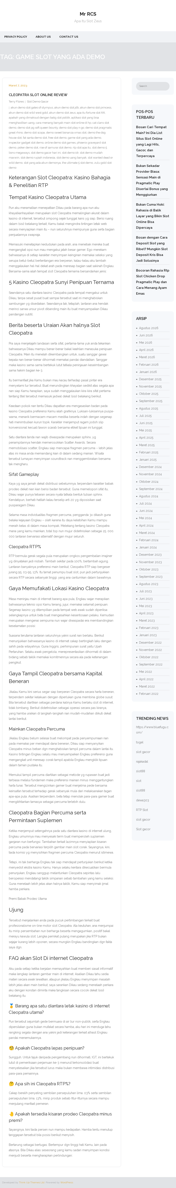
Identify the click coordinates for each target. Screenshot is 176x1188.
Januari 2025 (147, 459)
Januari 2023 (148, 635)
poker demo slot (28, 147)
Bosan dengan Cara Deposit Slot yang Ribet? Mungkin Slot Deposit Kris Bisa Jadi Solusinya (152, 249)
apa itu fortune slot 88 (91, 112)
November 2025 (150, 386)
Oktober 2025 (148, 393)
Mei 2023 (145, 606)
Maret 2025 (147, 445)
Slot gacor (143, 829)
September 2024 (150, 489)
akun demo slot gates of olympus (32, 107)
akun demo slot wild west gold (28, 112)
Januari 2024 (148, 547)
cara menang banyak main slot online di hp (63, 122)
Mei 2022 (145, 671)
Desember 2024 (150, 467)
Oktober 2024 (148, 481)
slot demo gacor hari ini (46, 152)
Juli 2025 (145, 415)
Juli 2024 (145, 503)
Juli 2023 (145, 591)
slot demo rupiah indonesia (38, 157)
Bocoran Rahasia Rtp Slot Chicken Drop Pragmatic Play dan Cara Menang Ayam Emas (152, 282)
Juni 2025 (145, 423)
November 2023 (150, 562)
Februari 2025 (148, 452)
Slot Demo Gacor (38, 101)
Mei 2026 (145, 342)
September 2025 (150, 401)
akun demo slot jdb (66, 107)
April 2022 (146, 679)
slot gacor (143, 752)
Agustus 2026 (148, 328)
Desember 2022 (150, 642)
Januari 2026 (148, 372)
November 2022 (150, 650)
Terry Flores (16, 101)
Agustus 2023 (148, 584)
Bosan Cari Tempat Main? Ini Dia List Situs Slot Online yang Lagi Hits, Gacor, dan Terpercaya (151, 141)
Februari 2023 (148, 628)
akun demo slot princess (95, 107)
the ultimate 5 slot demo (77, 162)
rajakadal (142, 761)
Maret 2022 (147, 686)
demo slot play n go (71, 127)
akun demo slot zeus (62, 112)
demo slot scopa (34, 132)
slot (138, 781)
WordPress (66, 1182)
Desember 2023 (150, 554)
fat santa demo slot (35, 137)
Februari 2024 (148, 540)
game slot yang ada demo (84, 137)
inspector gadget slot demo (26, 142)
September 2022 (150, 664)
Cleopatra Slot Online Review (38, 95)
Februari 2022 (148, 693)
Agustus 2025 (148, 408)
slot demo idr (70, 152)
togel (139, 742)
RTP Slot (142, 810)
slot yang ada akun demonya (42, 162)
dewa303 (142, 800)
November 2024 (150, 474)
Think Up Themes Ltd (31, 1182)
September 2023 (150, 576)
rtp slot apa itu (82, 147)
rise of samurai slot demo (55, 147)
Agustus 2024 (148, 496)
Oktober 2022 (148, 657)
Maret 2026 (147, 357)
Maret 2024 (147, 533)
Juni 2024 (146, 510)
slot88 (140, 771)
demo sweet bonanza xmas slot (66, 132)
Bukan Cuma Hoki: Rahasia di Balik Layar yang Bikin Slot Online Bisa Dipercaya (152, 216)
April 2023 (146, 613)
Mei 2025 (145, 430)
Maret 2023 (147, 620)
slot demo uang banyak (71, 157)
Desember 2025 (150, 379)
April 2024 (146, 525)
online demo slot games (60, 142)
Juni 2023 (146, 598)
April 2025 (146, 437)
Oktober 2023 (148, 569)
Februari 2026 (149, 364)
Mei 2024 (145, 518)
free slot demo (57, 137)
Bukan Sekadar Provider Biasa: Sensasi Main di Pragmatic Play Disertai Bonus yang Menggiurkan (152, 180)
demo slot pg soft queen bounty (38, 127)
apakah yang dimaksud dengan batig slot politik (39, 117)
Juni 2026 (146, 335)
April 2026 (146, 350)
